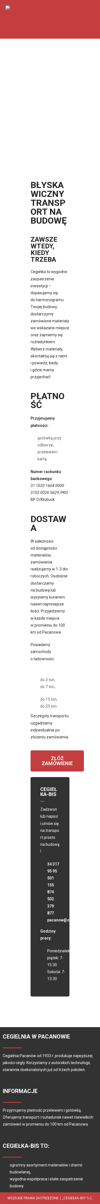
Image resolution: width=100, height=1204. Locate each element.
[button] (76, 19)
